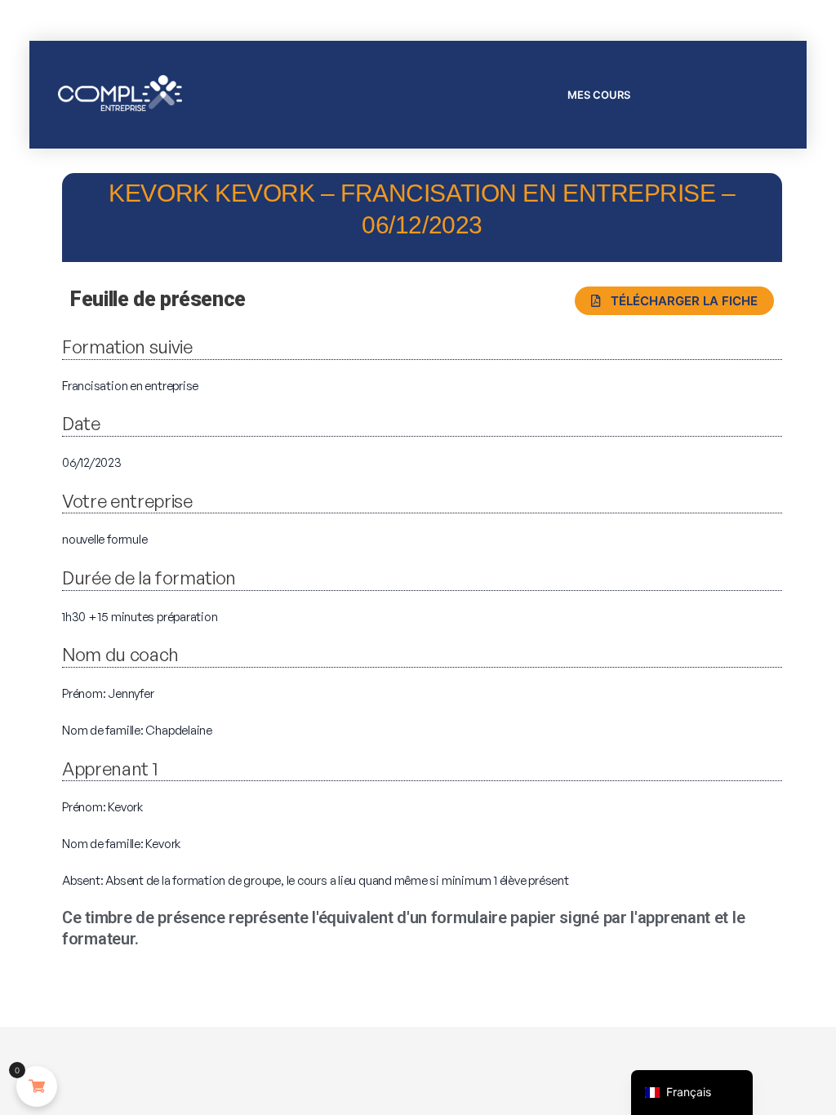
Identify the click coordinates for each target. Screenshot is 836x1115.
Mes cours (598, 94)
